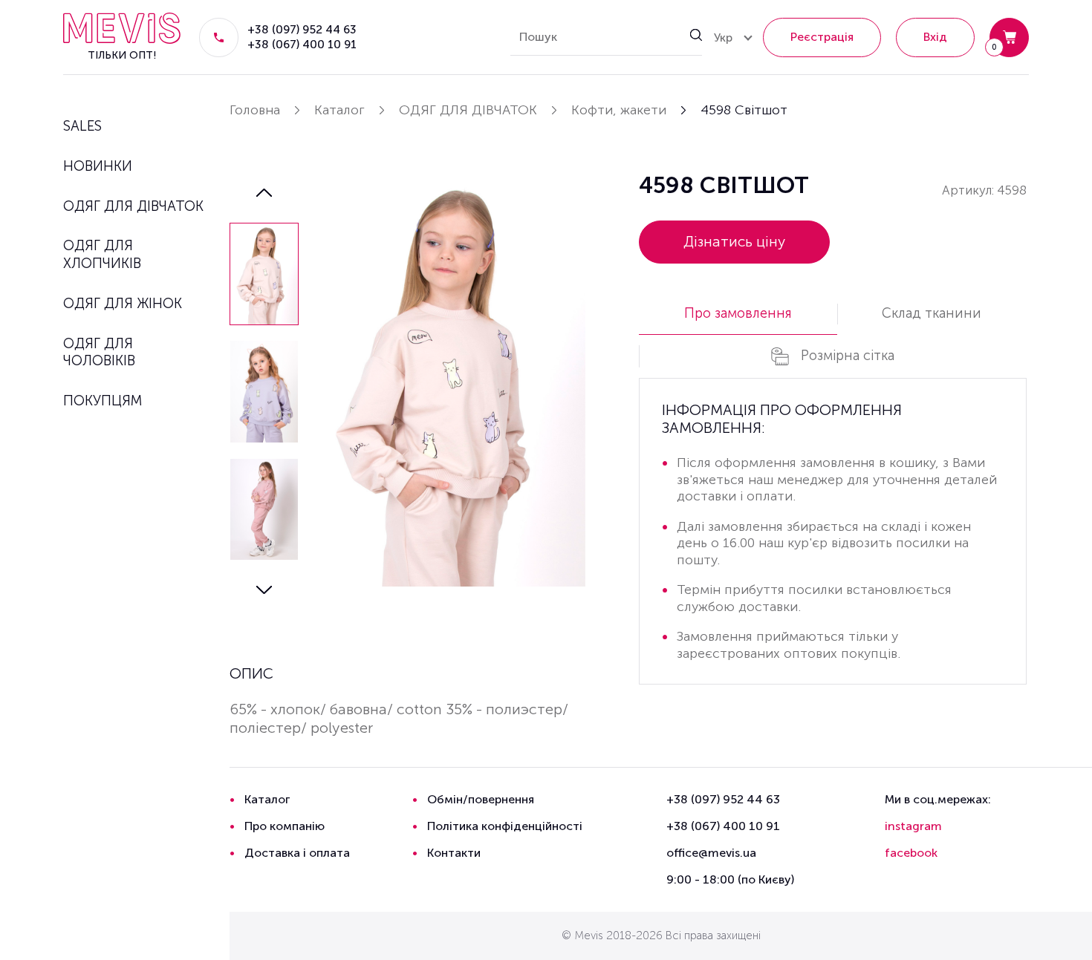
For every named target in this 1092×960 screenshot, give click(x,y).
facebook (911, 853)
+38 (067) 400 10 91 (302, 44)
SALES (82, 125)
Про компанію (284, 826)
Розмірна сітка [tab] (847, 355)
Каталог (267, 799)
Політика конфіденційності (504, 826)
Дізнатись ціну (734, 241)
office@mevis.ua (711, 853)
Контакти (454, 853)
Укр (723, 37)
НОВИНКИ (97, 165)
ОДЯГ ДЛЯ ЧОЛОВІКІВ (99, 352)
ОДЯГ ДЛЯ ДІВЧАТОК (133, 206)
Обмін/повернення (480, 799)
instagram (913, 826)
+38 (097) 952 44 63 (302, 29)
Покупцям (102, 400)
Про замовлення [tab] (738, 313)
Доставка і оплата (297, 853)
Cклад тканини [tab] (931, 313)
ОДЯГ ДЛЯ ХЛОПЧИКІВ (102, 254)
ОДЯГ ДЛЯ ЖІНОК (122, 303)
